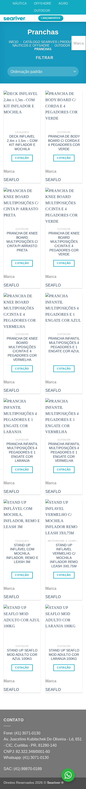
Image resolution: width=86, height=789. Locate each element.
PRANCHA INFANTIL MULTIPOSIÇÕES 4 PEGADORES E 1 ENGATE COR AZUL (64, 345)
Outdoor (42, 10)
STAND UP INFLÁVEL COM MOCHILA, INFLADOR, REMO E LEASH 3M (22, 553)
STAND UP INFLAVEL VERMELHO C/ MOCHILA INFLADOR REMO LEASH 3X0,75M (64, 555)
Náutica (20, 3)
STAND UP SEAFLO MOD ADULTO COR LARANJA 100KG (64, 655)
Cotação (22, 157)
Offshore (43, 3)
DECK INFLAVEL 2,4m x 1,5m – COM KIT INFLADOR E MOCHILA (22, 143)
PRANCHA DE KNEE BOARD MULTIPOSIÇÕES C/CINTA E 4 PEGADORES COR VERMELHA (22, 349)
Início (13, 42)
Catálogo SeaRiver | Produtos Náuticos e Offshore (44, 43)
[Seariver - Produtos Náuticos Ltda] (17, 18)
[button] (71, 20)
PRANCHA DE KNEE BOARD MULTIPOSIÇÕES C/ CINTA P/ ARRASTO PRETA (22, 242)
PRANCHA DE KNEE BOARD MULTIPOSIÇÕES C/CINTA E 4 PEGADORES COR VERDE (64, 244)
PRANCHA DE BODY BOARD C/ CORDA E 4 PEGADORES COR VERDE (64, 143)
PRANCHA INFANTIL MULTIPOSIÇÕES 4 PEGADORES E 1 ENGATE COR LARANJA (22, 452)
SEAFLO (11, 180)
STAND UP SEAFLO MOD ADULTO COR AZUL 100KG (22, 655)
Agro (63, 3)
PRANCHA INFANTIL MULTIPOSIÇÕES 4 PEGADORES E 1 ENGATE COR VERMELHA (64, 452)
